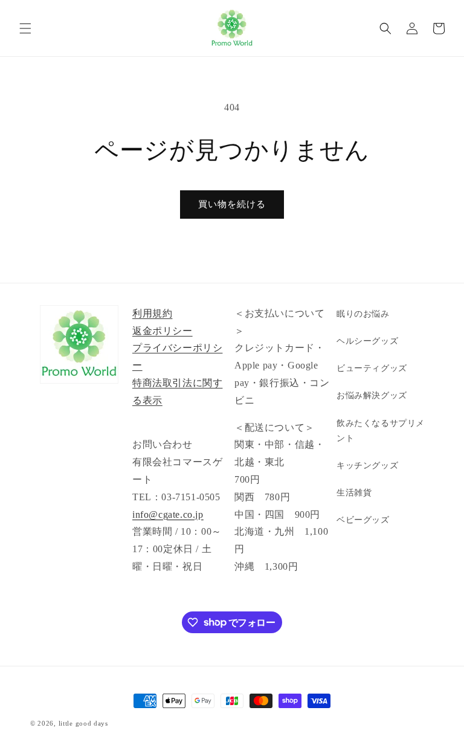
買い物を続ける (232, 204)
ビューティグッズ (372, 368)
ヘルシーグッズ (367, 341)
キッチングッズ (367, 465)
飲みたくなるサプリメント (381, 431)
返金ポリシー (162, 331)
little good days (83, 723)
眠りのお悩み (363, 313)
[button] (25, 28)
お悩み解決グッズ (372, 395)
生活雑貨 (354, 492)
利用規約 (152, 313)
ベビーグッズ (363, 519)
